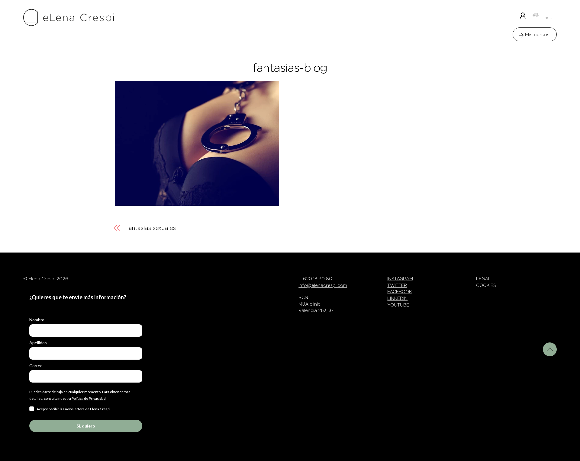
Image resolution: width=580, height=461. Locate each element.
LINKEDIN (397, 298)
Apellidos (38, 342)
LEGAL (483, 278)
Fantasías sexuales (150, 228)
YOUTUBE (398, 305)
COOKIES (486, 285)
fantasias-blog (290, 68)
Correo (36, 365)
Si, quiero (85, 425)
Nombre (36, 319)
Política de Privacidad (89, 398)
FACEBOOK (399, 291)
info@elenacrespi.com (322, 285)
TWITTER (397, 285)
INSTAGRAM (400, 278)
